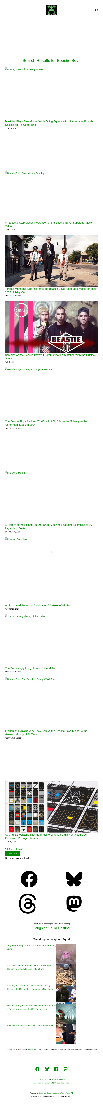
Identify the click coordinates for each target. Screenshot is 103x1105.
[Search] (96, 10)
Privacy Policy (44, 1079)
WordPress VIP (67, 1093)
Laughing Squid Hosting (51, 928)
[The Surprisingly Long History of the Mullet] (51, 641)
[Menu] (6, 10)
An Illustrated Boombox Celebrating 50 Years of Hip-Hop (38, 605)
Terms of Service (58, 1079)
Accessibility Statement (43, 1083)
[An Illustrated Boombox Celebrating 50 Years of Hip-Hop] (51, 570)
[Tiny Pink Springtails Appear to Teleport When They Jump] (66, 954)
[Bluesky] (74, 888)
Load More (12, 854)
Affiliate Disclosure (61, 1083)
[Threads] (29, 912)
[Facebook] (29, 888)
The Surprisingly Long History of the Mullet (30, 668)
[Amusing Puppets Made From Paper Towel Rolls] (66, 1034)
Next (20, 849)
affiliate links (33, 1049)
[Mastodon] (74, 912)
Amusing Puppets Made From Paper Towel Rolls (30, 1026)
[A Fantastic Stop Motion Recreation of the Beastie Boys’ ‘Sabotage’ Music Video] (51, 196)
